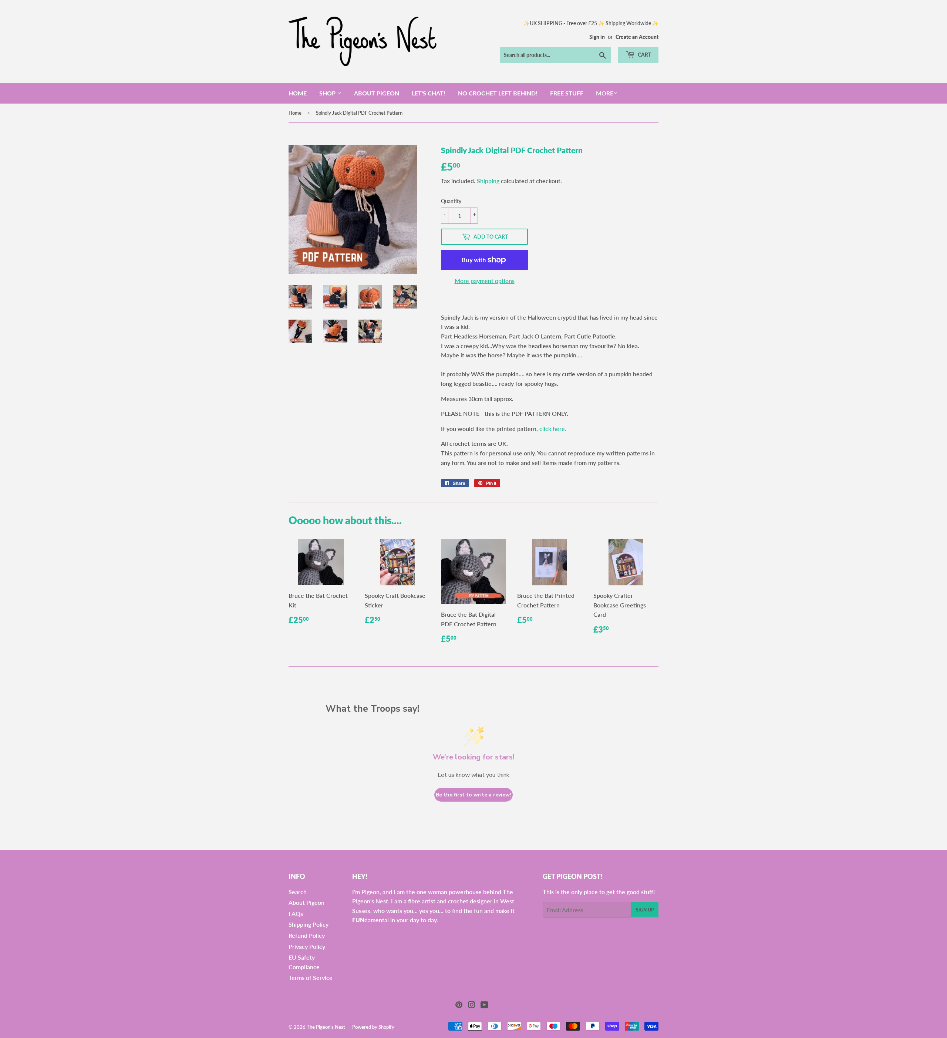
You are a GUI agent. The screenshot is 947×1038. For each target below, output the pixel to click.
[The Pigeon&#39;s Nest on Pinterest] (459, 1005)
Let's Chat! (428, 93)
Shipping (488, 180)
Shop (328, 93)
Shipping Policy (308, 924)
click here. (552, 428)
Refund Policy (307, 935)
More (604, 93)
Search (298, 891)
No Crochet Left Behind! (497, 93)
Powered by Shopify (373, 1027)
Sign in (597, 37)
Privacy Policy (307, 946)
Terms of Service (311, 977)
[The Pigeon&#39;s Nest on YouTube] (484, 1005)
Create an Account (637, 37)
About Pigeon (376, 93)
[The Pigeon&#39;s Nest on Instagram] (471, 1005)
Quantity (451, 201)
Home (298, 93)
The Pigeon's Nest (326, 1027)
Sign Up (645, 910)
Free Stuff (566, 93)
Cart (644, 54)
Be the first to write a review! (473, 794)
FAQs (296, 913)
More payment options (485, 280)
